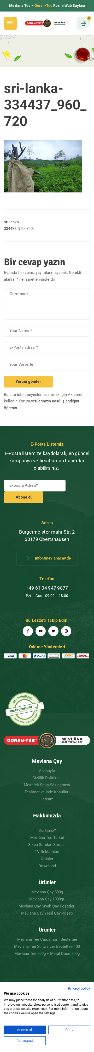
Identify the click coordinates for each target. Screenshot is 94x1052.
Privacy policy (79, 988)
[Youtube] (41, 631)
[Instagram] (66, 631)
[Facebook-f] (28, 631)
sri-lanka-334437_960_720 (18, 225)
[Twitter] (53, 631)
